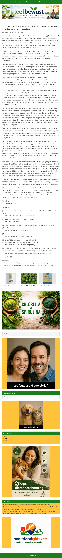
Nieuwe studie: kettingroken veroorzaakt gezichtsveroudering (26, 263)
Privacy (4, 440)
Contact (5, 436)
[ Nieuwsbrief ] (42, 2)
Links (4, 443)
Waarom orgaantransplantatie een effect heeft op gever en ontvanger (28, 265)
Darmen (7, 260)
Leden (4, 438)
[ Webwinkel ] (29, 2)
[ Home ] (17, 2)
